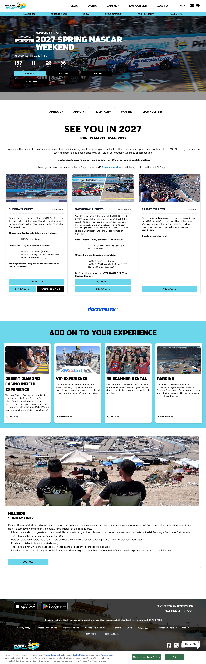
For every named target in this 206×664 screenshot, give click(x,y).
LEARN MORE (62, 416)
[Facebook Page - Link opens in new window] (169, 646)
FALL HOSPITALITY (146, 14)
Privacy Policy (23, 628)
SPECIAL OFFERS (153, 111)
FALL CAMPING (176, 14)
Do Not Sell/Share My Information (173, 628)
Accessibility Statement (96, 628)
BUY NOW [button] (35, 281)
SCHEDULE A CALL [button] (50, 289)
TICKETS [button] (73, 6)
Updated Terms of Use (46, 628)
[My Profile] (198, 6)
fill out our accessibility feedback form (117, 620)
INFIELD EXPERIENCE (113, 14)
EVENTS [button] (92, 6)
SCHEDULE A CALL (59, 14)
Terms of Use (106, 655)
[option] (103, 471)
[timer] (40, 65)
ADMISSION (56, 111)
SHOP (182, 6)
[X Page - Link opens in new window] (176, 646)
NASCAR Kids (92, 634)
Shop (129, 628)
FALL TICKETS (29, 14)
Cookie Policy (79, 655)
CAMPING (97, 73)
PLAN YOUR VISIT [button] (137, 6)
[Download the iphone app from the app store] (26, 609)
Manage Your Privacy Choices (146, 657)
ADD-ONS (64, 73)
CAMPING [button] (112, 6)
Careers (117, 628)
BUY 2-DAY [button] (20, 289)
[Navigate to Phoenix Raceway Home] (15, 6)
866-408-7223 (154, 620)
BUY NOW (30, 73)
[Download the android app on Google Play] (54, 609)
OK (174, 657)
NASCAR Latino (112, 634)
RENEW (85, 14)
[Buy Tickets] (192, 6)
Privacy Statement (51, 655)
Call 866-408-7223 (179, 611)
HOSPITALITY (31, 81)
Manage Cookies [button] (71, 628)
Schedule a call (109, 167)
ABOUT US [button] (163, 6)
